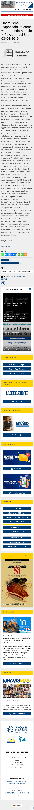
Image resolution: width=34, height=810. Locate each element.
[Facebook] (12, 254)
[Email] (19, 254)
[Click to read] (17, 300)
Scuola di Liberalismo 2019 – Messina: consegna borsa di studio (16, 348)
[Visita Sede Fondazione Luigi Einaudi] (17, 6)
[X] (16, 9)
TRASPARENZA (17, 791)
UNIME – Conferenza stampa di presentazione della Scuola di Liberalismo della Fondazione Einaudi (15, 317)
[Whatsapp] (2, 254)
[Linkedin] (15, 254)
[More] (25, 254)
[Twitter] (9, 254)
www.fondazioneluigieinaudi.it (17, 768)
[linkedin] (18, 9)
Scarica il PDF (6, 246)
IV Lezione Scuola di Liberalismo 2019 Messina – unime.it (15, 304)
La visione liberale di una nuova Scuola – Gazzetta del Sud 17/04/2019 (15, 333)
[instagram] (24, 9)
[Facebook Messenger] (6, 254)
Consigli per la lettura (11, 556)
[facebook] (21, 9)
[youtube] (27, 9)
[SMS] (22, 254)
